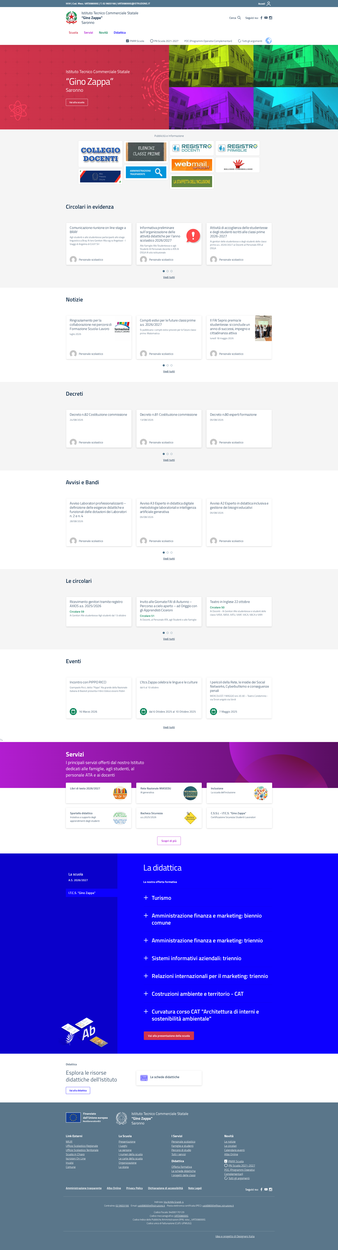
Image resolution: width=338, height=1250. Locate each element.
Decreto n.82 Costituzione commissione (98, 414)
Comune (71, 1167)
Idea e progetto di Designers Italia (235, 1236)
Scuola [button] (73, 32)
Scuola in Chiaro (75, 1154)
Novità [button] (103, 32)
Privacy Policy (134, 1188)
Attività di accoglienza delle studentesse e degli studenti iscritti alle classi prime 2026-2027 (239, 232)
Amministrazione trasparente (84, 1188)
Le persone (125, 1150)
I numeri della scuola (131, 1154)
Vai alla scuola (76, 102)
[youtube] (266, 17)
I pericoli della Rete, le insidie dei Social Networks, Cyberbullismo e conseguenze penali (239, 686)
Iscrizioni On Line (76, 1158)
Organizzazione (127, 1163)
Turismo (161, 897)
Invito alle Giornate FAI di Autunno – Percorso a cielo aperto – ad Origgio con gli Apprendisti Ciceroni (168, 606)
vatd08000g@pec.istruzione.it (218, 1205)
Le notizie (230, 1141)
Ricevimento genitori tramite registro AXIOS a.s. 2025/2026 (96, 604)
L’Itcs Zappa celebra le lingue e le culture (169, 682)
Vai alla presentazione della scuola (169, 1036)
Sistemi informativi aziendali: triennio (196, 958)
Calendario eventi (234, 1150)
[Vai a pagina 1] (164, 271)
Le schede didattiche (183, 1171)
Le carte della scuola (131, 1158)
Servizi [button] (88, 32)
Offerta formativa (181, 1167)
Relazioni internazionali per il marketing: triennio (210, 976)
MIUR (69, 1141)
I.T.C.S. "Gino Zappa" (81, 892)
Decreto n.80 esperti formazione (233, 414)
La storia (124, 1167)
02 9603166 (122, 1205)
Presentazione (127, 1141)
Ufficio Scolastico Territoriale (82, 1150)
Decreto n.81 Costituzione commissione (168, 414)
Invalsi (69, 1163)
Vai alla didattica (78, 1090)
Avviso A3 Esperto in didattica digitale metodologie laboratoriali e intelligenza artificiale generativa (168, 507)
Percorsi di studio (181, 1150)
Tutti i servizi (178, 1154)
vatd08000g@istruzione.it (151, 1205)
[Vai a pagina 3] (171, 271)
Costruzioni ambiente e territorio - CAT (198, 993)
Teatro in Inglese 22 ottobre (230, 601)
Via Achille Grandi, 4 (174, 1202)
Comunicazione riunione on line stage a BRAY (98, 230)
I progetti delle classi (183, 1175)
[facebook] (261, 17)
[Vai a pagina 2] (168, 271)
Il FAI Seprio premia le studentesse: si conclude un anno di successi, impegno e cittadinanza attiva (230, 326)
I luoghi (123, 1146)
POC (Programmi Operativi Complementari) (208, 41)
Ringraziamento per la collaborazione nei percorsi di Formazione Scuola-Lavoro (91, 324)
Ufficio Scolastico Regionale (82, 1146)
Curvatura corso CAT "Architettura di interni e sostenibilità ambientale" (205, 1015)
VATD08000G (181, 1216)
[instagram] (270, 17)
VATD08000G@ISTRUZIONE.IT (134, 3)
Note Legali (195, 1188)
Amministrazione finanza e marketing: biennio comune (207, 919)
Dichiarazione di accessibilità (165, 1188)
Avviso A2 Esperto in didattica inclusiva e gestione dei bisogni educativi (239, 505)
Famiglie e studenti (182, 1146)
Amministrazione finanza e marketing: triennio (207, 940)
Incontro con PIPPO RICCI (88, 682)
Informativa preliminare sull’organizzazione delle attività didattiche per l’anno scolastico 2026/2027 (160, 234)
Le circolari (230, 1146)
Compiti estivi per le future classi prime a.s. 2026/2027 (168, 322)
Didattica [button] (120, 32)
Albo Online (231, 1154)
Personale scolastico (183, 1141)
